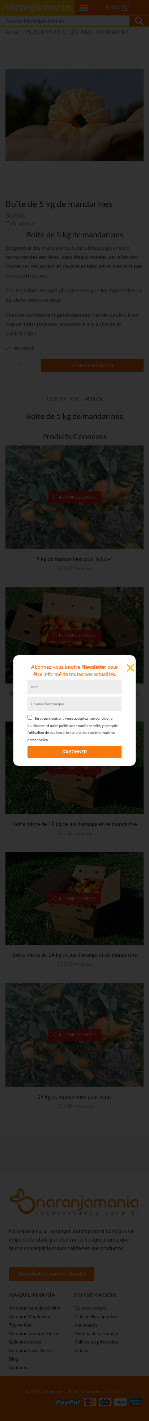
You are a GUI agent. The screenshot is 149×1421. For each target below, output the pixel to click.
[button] (130, 668)
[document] (74, 710)
